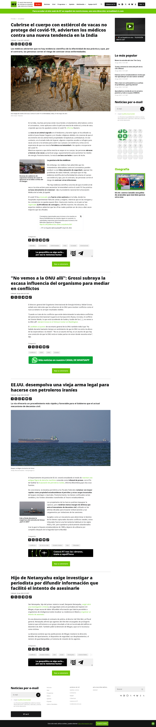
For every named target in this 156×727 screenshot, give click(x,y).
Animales (32, 246)
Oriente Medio (82, 655)
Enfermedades (55, 246)
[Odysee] (127, 695)
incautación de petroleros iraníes (51, 483)
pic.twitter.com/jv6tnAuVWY (63, 224)
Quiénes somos (74, 690)
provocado (43, 197)
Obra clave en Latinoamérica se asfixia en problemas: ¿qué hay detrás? (129, 84)
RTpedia (49, 701)
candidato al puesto (37, 326)
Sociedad (73, 246)
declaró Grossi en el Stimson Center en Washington (58, 322)
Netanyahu (71, 655)
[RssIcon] (143, 695)
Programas (61, 4)
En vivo (38, 4)
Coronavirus (42, 246)
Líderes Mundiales (52, 704)
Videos (49, 696)
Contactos (73, 693)
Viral (53, 4)
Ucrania (56, 352)
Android (95, 690)
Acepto (126, 114)
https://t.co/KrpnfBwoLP (47, 224)
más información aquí (85, 723)
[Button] (101, 4)
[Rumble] (122, 4)
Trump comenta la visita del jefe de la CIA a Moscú (128, 68)
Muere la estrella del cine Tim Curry (128, 60)
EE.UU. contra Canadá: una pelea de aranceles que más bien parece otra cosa (130, 194)
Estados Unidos (57, 545)
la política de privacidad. (128, 114)
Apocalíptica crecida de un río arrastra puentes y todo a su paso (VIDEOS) (129, 92)
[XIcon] (125, 4)
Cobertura (73, 698)
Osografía (122, 169)
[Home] (14, 4)
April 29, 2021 (67, 228)
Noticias (47, 4)
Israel (61, 655)
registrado (32, 204)
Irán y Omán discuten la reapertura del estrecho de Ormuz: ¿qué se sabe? (32, 520)
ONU (48, 352)
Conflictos (33, 352)
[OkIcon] (135, 4)
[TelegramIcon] (128, 4)
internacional (84, 246)
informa (70, 128)
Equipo (72, 696)
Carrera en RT (74, 701)
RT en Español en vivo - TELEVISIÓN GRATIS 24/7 (129, 38)
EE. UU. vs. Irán (44, 545)
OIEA (41, 352)
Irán (67, 545)
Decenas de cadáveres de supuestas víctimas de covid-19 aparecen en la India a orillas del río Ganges (31, 178)
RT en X (26, 714)
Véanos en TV (110, 4)
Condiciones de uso (75, 704)
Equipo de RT (92, 4)
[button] (130, 26)
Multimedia (80, 4)
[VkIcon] (119, 4)
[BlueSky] (132, 4)
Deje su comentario (61, 264)
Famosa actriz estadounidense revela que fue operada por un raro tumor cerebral (130, 76)
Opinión (71, 4)
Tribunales (76, 545)
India (64, 246)
